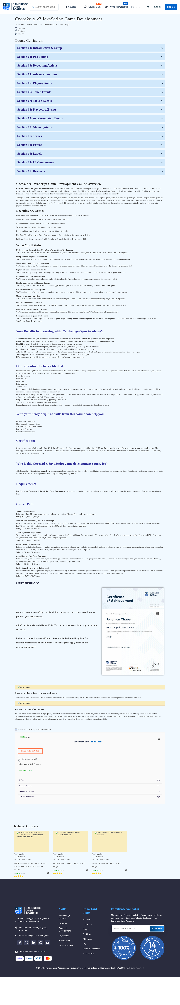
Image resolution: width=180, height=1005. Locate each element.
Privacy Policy (88, 953)
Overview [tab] (21, 28)
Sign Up (171, 6)
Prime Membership (118, 6)
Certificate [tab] (21, 31)
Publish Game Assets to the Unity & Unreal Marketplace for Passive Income (30, 866)
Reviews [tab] (21, 34)
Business (63, 923)
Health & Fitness (66, 945)
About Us (87, 919)
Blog (85, 929)
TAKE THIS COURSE (30, 751)
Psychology (64, 935)
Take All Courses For (27, 759)
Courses (72, 6)
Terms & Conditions (91, 948)
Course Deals (94, 6)
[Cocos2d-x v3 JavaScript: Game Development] (33, 729)
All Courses (87, 939)
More (134, 6)
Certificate (87, 934)
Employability (64, 940)
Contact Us (87, 924)
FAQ (84, 944)
